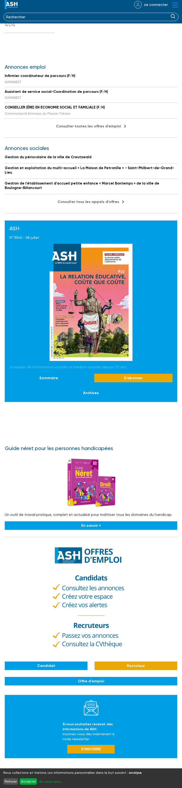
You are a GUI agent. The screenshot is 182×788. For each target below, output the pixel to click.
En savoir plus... (51, 781)
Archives (91, 393)
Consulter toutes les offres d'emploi (88, 126)
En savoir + (91, 525)
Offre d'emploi (91, 681)
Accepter (28, 781)
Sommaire (48, 378)
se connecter (156, 4)
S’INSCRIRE (91, 749)
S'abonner (133, 378)
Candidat (46, 665)
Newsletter (91, 707)
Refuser (11, 781)
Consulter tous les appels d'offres (88, 201)
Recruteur (136, 665)
